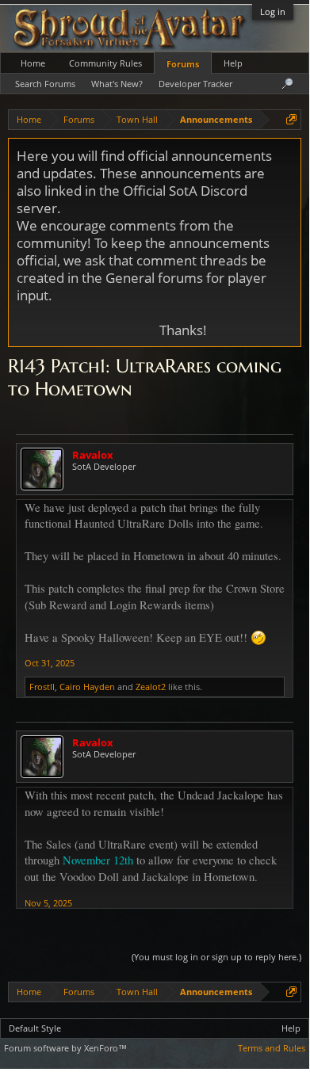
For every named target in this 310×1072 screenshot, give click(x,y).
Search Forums (45, 84)
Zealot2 (151, 686)
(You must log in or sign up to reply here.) (216, 957)
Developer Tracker (195, 84)
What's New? (117, 84)
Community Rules (105, 63)
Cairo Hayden (87, 686)
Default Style (35, 1028)
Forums (182, 64)
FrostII (42, 686)
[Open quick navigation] (291, 119)
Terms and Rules (271, 1048)
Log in (272, 11)
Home (33, 63)
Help (233, 63)
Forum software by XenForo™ (65, 1048)
